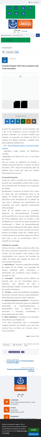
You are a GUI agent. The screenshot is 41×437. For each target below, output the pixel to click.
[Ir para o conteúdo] (29, 13)
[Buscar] (38, 35)
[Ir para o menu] (33, 13)
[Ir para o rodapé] (12, 17)
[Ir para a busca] (8, 17)
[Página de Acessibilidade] (23, 13)
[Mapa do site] (16, 13)
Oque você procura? (6, 35)
